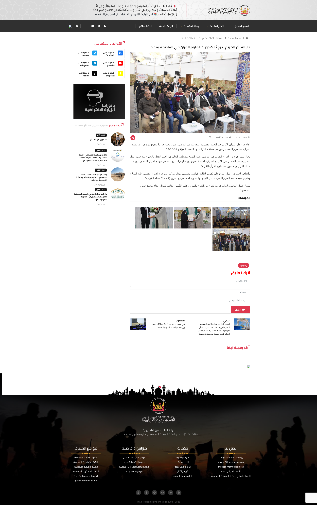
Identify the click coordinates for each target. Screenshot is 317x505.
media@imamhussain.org (231, 467)
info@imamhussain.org (231, 457)
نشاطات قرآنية (189, 38)
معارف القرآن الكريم (212, 38)
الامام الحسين (241, 26)
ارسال (238, 310)
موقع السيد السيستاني (134, 457)
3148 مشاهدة (222, 137)
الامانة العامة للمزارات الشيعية (134, 467)
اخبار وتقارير (100, 150)
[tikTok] (138, 492)
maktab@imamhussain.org (231, 462)
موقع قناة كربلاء (134, 471)
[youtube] (93, 26)
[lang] (70, 26)
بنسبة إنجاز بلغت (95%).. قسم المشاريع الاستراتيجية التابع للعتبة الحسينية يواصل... (91, 177)
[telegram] (154, 492)
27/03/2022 (241, 137)
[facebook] (105, 26)
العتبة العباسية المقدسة (86, 476)
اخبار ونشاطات (216, 26)
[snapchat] (146, 492)
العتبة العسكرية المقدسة (86, 471)
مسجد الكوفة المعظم (86, 480)
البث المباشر (145, 26)
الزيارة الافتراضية (183, 467)
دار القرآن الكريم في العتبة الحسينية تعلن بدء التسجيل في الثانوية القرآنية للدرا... (90, 196)
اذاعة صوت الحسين (183, 476)
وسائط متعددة (191, 26)
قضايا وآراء (101, 135)
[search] (77, 26)
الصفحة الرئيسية (236, 38)
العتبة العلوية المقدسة (86, 457)
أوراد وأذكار (182, 471)
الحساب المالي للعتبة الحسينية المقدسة (231, 476)
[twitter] (99, 26)
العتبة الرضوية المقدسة (86, 467)
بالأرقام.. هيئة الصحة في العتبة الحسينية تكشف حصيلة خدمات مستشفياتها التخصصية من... (93, 157)
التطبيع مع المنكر (98, 139)
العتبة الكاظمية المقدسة (86, 462)
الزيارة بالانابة (166, 26)
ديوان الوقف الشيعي (134, 462)
